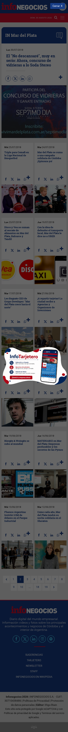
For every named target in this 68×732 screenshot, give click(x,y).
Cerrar (56, 6)
